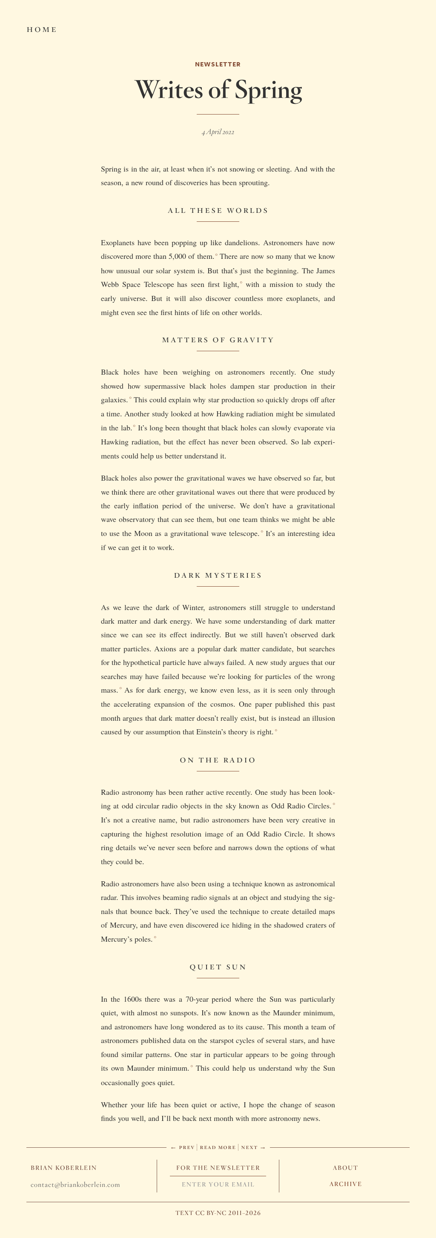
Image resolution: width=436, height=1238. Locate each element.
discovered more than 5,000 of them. (158, 256)
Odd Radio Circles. (301, 805)
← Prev (182, 1146)
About (346, 1168)
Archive (346, 1184)
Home (41, 28)
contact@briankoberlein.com (75, 1184)
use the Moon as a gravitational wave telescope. (184, 533)
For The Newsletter (218, 1168)
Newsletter (218, 64)
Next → (254, 1146)
